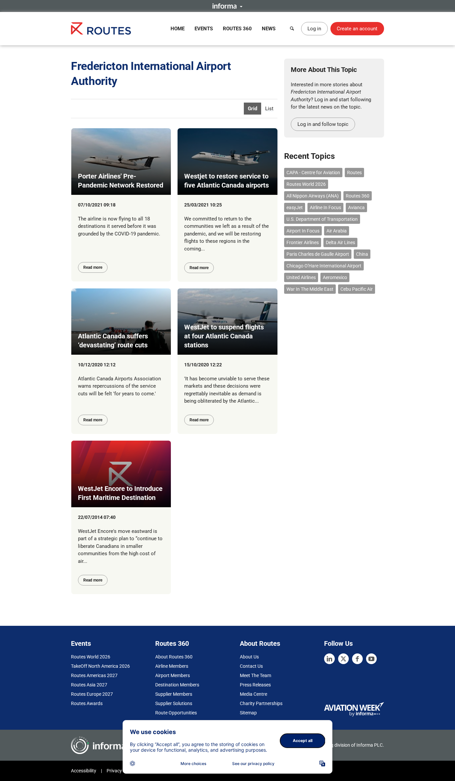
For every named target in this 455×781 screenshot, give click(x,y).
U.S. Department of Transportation (322, 219)
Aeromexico (335, 277)
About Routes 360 (174, 656)
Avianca (356, 207)
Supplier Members (173, 694)
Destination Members (177, 684)
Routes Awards (87, 703)
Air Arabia (336, 230)
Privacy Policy (121, 770)
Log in (314, 29)
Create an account (357, 29)
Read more (92, 267)
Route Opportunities (176, 712)
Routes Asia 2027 (89, 684)
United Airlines (301, 277)
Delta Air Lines (340, 242)
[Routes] (101, 28)
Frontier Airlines (302, 242)
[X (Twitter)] (343, 658)
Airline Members (171, 666)
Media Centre (253, 694)
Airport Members (172, 675)
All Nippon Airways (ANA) (312, 195)
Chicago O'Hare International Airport (323, 265)
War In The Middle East (309, 289)
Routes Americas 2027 (94, 675)
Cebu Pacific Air (356, 289)
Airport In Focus (302, 230)
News (268, 29)
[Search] (292, 28)
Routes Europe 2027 (92, 694)
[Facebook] (357, 658)
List (269, 109)
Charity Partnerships (261, 703)
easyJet (294, 207)
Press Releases (255, 684)
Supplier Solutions (173, 703)
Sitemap (248, 712)
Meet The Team (255, 675)
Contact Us (251, 666)
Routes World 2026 (306, 184)
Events (204, 29)
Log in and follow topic (322, 124)
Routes (354, 172)
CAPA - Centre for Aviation (313, 172)
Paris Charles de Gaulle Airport (317, 254)
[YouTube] (371, 658)
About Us (249, 656)
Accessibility (83, 770)
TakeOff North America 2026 (100, 666)
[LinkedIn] (329, 658)
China (362, 254)
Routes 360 (237, 29)
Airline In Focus (325, 207)
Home (178, 29)
